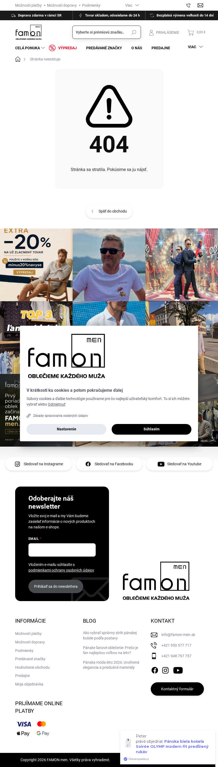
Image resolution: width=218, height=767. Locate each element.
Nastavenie (66, 429)
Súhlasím (152, 429)
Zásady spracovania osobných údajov (60, 416)
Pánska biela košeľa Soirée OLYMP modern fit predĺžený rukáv (172, 746)
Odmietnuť (56, 404)
